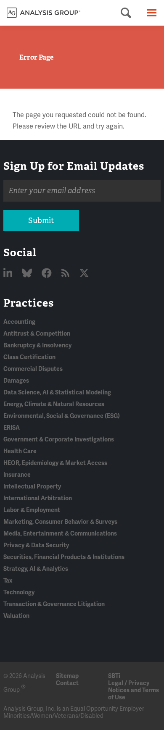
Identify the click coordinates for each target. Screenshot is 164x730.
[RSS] (66, 274)
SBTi (114, 676)
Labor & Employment (31, 510)
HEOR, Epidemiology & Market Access (55, 463)
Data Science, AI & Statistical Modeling (57, 392)
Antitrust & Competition (36, 333)
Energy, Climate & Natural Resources (53, 404)
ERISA (11, 427)
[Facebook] (48, 274)
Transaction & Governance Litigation (54, 604)
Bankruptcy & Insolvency (37, 345)
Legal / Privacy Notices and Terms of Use (133, 690)
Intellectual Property (32, 486)
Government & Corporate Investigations (58, 439)
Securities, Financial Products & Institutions (63, 557)
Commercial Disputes (33, 369)
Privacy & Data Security (36, 545)
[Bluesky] (28, 274)
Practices (28, 303)
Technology (18, 592)
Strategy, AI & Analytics (35, 568)
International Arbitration (37, 498)
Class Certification (29, 357)
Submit (41, 220)
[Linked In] (8, 274)
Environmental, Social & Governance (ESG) (61, 416)
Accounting (19, 322)
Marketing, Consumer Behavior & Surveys (60, 521)
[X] (84, 274)
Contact (67, 683)
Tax (7, 580)
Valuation (16, 616)
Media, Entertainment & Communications (60, 533)
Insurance (17, 474)
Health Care (20, 451)
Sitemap (67, 676)
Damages (16, 380)
